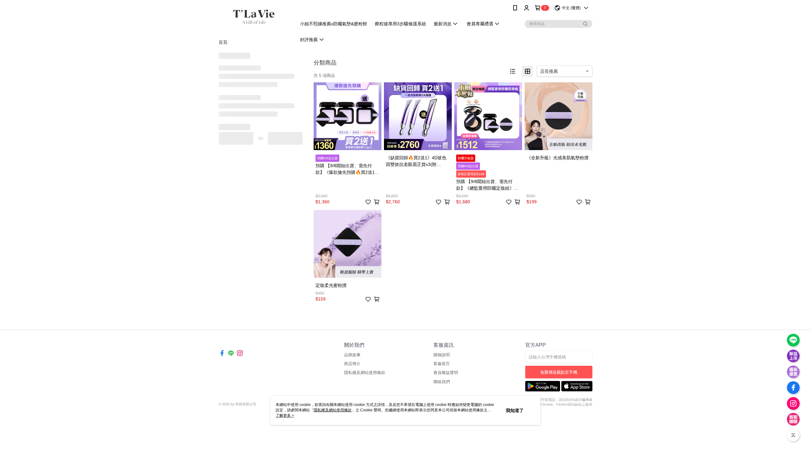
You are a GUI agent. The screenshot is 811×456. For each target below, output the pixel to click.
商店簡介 (352, 363)
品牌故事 (352, 354)
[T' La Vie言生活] (254, 16)
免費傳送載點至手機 (558, 372)
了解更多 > (285, 415)
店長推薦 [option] (549, 71)
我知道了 (515, 410)
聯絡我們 (441, 381)
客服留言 (441, 363)
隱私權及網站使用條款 (364, 372)
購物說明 (441, 354)
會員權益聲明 (445, 372)
